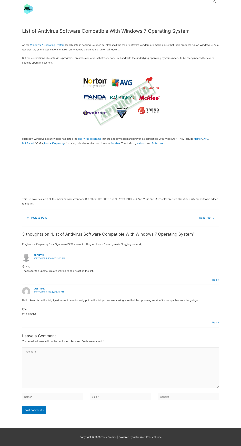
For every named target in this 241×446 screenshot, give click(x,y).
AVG (205, 138)
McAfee (115, 143)
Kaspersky (58, 143)
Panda (47, 143)
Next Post (207, 217)
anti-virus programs (89, 138)
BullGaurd (28, 143)
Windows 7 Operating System (47, 44)
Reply (215, 279)
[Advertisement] (120, 172)
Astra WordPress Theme (147, 437)
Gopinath (39, 255)
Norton (198, 138)
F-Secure (157, 143)
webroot (141, 143)
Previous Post (36, 217)
